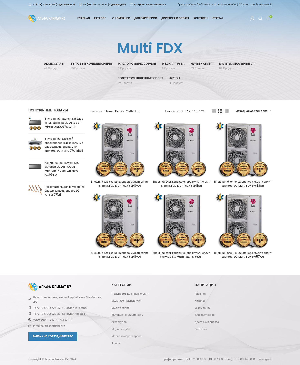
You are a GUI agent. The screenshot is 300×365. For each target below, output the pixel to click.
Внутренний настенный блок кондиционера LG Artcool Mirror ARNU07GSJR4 (64, 123)
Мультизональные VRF (126, 300)
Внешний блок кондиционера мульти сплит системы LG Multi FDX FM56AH (181, 255)
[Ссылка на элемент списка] (66, 307)
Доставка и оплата (207, 321)
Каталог (200, 300)
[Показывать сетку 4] (227, 111)
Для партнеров (204, 314)
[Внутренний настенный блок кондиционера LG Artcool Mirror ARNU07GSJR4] (35, 123)
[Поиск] (260, 18)
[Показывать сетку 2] (214, 111)
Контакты (201, 329)
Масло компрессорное (126, 336)
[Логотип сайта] (46, 18)
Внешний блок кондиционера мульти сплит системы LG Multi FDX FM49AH (119, 255)
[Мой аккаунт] (252, 18)
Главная (96, 111)
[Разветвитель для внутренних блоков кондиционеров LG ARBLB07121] (35, 192)
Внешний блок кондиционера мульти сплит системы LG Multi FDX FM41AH (181, 184)
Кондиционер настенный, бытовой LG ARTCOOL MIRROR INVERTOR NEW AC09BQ (62, 169)
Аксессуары (119, 321)
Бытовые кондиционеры (127, 314)
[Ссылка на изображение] (49, 286)
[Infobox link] (51, 4)
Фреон (115, 343)
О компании (203, 307)
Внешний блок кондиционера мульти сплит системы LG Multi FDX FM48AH (242, 184)
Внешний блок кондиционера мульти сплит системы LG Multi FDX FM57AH (242, 255)
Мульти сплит (120, 307)
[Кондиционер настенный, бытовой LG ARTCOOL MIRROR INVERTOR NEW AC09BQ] (35, 170)
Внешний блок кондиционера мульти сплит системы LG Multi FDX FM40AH (119, 184)
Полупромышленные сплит (129, 293)
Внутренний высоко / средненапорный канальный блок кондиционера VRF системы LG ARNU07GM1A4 (64, 145)
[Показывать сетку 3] (220, 111)
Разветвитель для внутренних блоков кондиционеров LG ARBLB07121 (64, 191)
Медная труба (120, 329)
